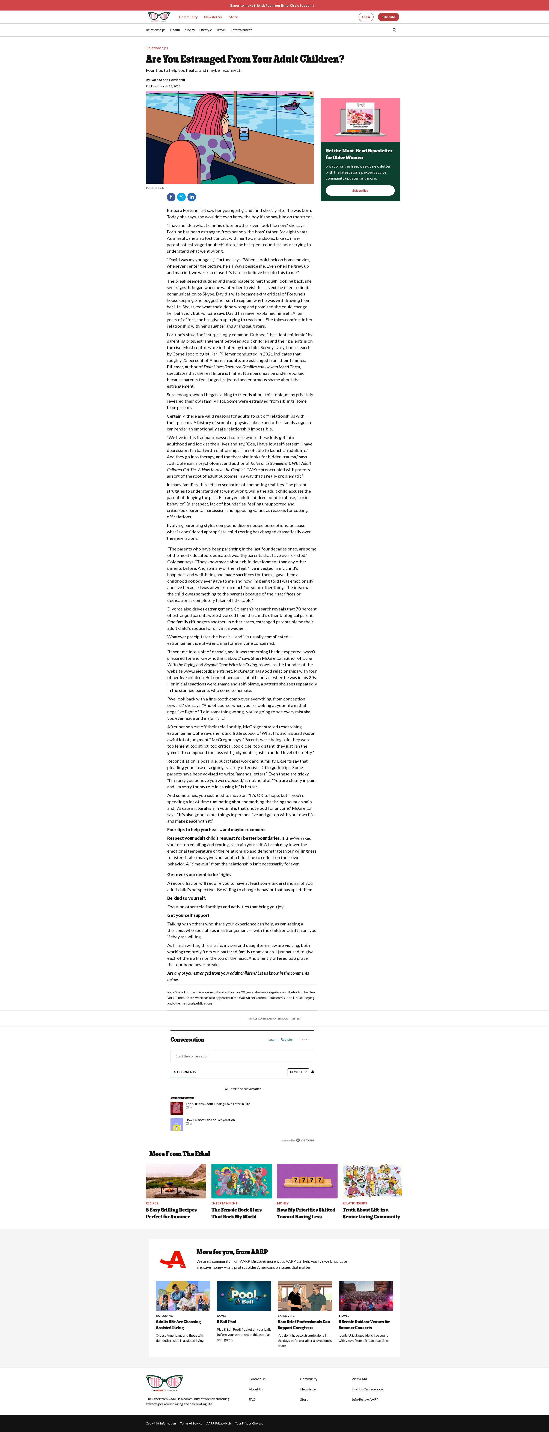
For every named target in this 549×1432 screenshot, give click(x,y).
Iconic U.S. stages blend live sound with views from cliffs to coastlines (364, 1337)
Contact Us (257, 1379)
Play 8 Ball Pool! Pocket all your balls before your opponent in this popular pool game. (244, 1334)
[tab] (184, 1072)
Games (221, 1315)
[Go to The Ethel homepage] (156, 17)
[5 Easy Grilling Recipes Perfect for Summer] (176, 1181)
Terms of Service (191, 1423)
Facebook (171, 197)
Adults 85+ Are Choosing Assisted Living (178, 1324)
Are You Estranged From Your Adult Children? (245, 59)
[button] (394, 30)
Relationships (157, 48)
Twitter (181, 197)
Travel (344, 1315)
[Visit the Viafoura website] (305, 1140)
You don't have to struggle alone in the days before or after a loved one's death (305, 1340)
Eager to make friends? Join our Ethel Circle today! (270, 5)
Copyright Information (161, 1423)
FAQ (252, 1399)
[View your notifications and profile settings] (312, 1071)
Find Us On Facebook (368, 1389)
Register (287, 1039)
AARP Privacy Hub (218, 1423)
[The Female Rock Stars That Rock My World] (241, 1181)
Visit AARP (360, 1379)
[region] (242, 1090)
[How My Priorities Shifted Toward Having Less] (307, 1181)
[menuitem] (156, 32)
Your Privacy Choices (249, 1423)
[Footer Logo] (189, 1383)
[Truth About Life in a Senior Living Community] (373, 1181)
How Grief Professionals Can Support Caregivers (304, 1324)
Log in (272, 1039)
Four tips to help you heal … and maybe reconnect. (193, 70)
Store (233, 17)
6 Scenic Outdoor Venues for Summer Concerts (364, 1324)
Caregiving (164, 1315)
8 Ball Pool (226, 1321)
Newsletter (213, 17)
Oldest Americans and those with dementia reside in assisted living (180, 1337)
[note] (230, 187)
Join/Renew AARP (365, 1399)
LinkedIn (191, 197)
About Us (256, 1389)
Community (188, 17)
